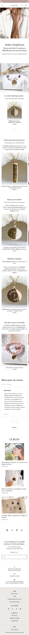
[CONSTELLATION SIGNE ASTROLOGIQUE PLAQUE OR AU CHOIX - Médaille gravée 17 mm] (14, 230)
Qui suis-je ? (14, 615)
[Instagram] (8, 609)
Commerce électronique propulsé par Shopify (14, 632)
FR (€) (14, 626)
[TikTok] (16, 609)
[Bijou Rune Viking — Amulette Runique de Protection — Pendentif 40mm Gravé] (14, 169)
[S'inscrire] (25, 557)
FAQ (14, 596)
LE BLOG (14, 439)
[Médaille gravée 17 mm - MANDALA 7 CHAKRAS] (14, 110)
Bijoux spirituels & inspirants (14, 140)
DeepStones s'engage (14, 618)
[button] (22, 5)
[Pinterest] (20, 609)
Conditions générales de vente (15, 599)
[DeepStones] (14, 5)
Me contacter (14, 593)
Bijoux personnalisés (14, 199)
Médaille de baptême (14, 259)
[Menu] (3, 5)
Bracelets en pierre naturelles (14, 322)
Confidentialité (14, 621)
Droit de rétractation (14, 602)
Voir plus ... (14, 427)
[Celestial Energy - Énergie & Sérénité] (14, 350)
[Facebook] (12, 609)
